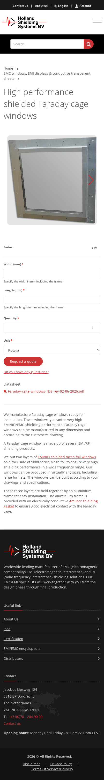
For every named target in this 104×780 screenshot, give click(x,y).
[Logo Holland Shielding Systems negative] (52, 551)
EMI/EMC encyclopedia (22, 648)
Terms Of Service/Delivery (52, 769)
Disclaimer (31, 764)
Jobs (7, 629)
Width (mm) (13, 264)
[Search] (89, 44)
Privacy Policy (61, 764)
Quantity (11, 318)
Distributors (13, 658)
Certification (13, 638)
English (62, 6)
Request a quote (23, 361)
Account (85, 6)
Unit (8, 340)
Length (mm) (14, 290)
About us (41, 6)
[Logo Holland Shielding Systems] (24, 23)
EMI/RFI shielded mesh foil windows (67, 457)
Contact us (20, 6)
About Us (11, 619)
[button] (91, 180)
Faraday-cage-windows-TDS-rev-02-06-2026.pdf (45, 391)
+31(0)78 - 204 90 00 (26, 716)
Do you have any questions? (26, 372)
